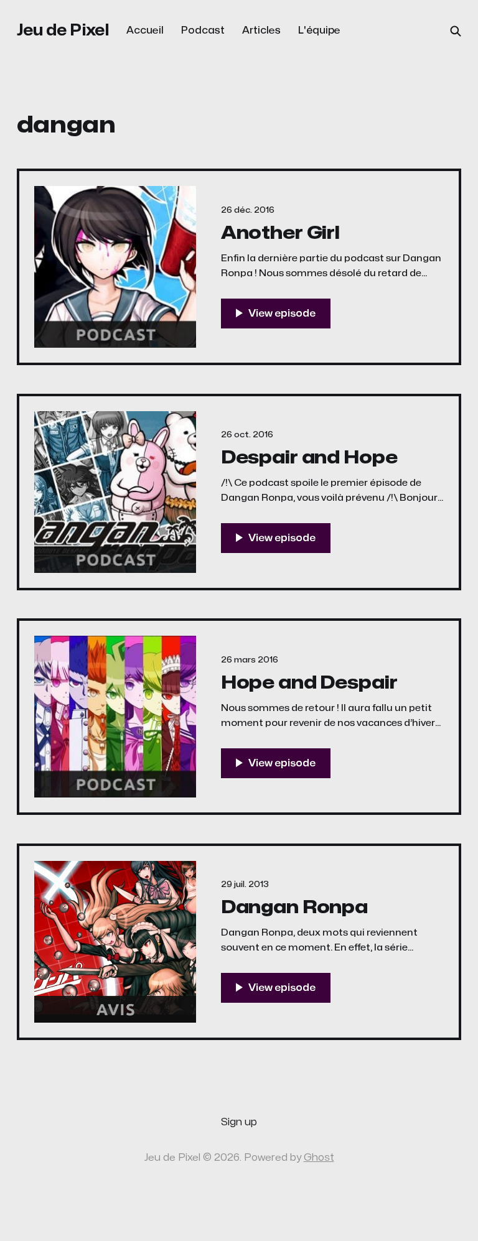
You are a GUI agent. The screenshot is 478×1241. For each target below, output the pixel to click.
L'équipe (319, 30)
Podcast (203, 30)
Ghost (319, 1158)
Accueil (145, 30)
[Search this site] (455, 31)
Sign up (239, 1122)
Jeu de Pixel (63, 30)
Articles (261, 30)
